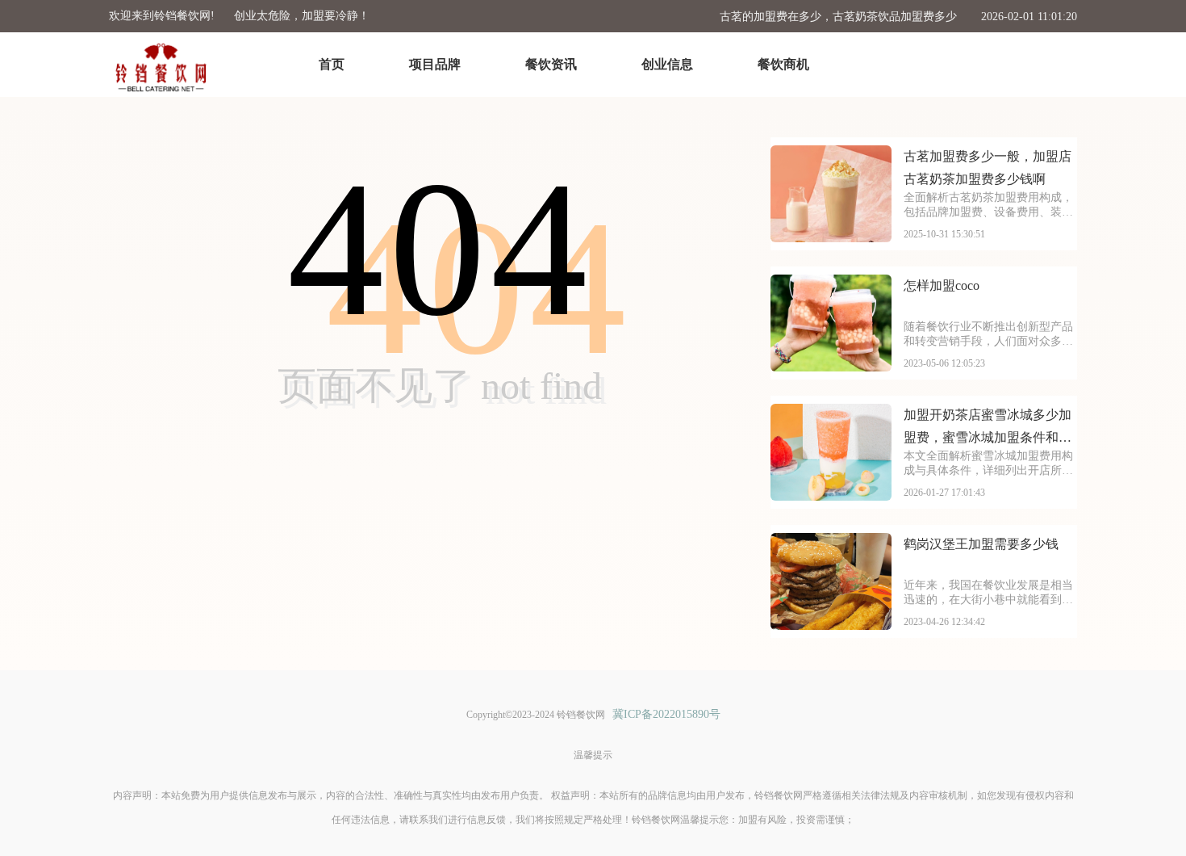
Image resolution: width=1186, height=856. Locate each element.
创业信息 (667, 64)
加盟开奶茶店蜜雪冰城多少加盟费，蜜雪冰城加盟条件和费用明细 (987, 428)
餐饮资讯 (551, 64)
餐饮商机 (783, 64)
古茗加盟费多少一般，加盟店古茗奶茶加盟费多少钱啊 (987, 167)
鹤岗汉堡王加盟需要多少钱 (981, 544)
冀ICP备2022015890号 (666, 714)
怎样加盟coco (941, 285)
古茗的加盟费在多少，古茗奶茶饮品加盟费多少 (838, 16)
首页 (332, 64)
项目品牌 (435, 64)
